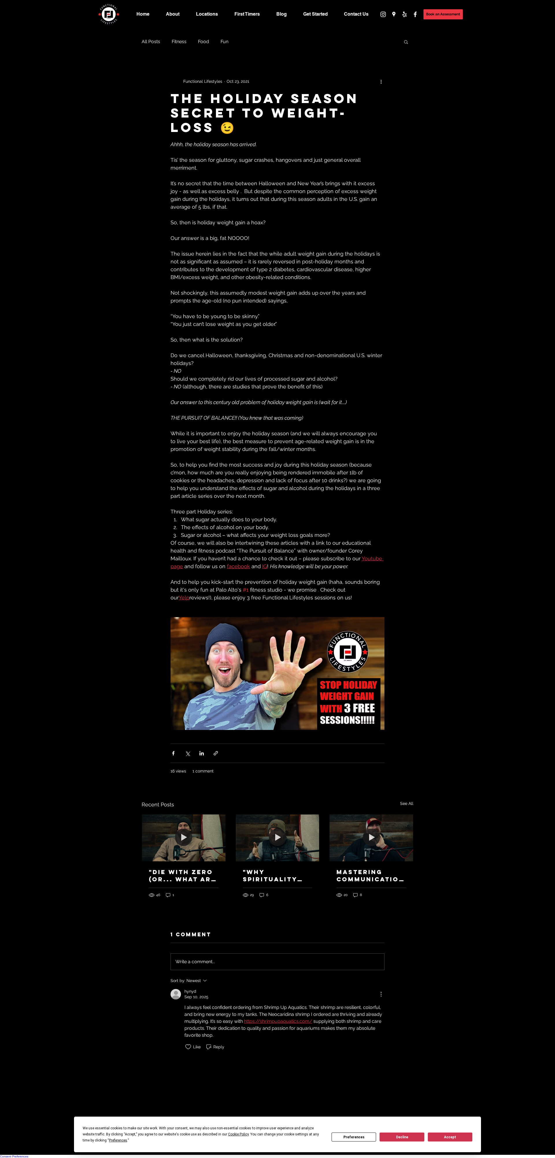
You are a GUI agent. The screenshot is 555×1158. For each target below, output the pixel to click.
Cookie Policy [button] (238, 1134)
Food (203, 41)
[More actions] (381, 81)
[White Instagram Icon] (383, 14)
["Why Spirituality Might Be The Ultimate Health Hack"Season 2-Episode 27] (277, 837)
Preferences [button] (118, 1140)
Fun (224, 41)
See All (406, 803)
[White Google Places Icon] (393, 14)
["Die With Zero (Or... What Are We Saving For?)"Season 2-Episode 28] (183, 837)
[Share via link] (216, 753)
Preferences (354, 1137)
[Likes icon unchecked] (188, 1046)
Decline (402, 1137)
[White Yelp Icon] (404, 14)
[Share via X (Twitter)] (187, 753)
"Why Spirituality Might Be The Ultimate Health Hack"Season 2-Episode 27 (276, 875)
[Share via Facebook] (173, 753)
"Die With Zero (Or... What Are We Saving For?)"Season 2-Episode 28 (182, 875)
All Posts (151, 41)
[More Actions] (381, 994)
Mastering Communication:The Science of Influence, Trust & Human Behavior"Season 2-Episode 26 (370, 875)
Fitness (179, 41)
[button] (443, 14)
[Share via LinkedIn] (201, 753)
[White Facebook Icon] (415, 14)
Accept (450, 1137)
